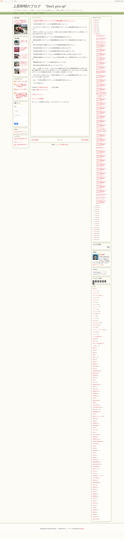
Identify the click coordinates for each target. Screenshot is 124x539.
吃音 (94, 368)
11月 (96, 205)
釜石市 (94, 361)
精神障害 (95, 423)
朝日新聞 (95, 450)
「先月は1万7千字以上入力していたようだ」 (100, 198)
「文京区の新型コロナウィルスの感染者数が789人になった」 (100, 117)
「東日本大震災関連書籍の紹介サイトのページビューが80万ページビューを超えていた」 (100, 94)
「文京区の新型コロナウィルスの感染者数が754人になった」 (100, 152)
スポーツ (95, 300)
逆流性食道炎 (96, 370)
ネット (94, 316)
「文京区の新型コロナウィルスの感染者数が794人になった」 (100, 113)
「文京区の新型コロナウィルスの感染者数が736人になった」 (100, 165)
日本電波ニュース (97, 475)
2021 (95, 29)
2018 (95, 229)
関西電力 (95, 363)
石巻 (94, 427)
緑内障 (94, 512)
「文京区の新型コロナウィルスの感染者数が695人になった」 (100, 202)
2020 (95, 31)
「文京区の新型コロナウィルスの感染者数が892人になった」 (100, 68)
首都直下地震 (96, 400)
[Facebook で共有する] (56, 87)
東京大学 (95, 459)
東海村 (94, 457)
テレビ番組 (95, 313)
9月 (96, 209)
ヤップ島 (95, 332)
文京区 (94, 503)
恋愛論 (94, 514)
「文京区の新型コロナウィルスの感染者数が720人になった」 (100, 178)
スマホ (94, 302)
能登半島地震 (96, 482)
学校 (94, 359)
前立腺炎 (95, 436)
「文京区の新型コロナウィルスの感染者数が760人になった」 (100, 144)
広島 (94, 379)
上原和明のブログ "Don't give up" (43, 6)
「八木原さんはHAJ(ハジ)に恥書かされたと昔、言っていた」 (23, 71)
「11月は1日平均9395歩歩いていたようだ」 (100, 195)
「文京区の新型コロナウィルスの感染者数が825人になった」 (100, 104)
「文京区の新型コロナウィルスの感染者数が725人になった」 (100, 174)
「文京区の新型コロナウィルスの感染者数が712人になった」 (100, 182)
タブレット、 (96, 306)
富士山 (94, 498)
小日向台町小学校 (97, 407)
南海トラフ (95, 468)
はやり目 (95, 320)
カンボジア (95, 297)
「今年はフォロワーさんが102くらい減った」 (100, 42)
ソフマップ (95, 304)
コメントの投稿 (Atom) (61, 144)
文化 (94, 500)
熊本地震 (95, 375)
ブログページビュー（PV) (98, 329)
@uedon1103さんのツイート (20, 131)
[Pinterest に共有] (58, 87)
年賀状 (94, 480)
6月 (96, 215)
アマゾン (95, 290)
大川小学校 (95, 443)
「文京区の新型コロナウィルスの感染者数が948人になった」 (100, 55)
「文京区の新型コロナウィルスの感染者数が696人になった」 (100, 191)
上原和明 (103, 254)
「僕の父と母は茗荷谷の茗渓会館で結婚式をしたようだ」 (100, 72)
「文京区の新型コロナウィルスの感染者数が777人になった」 (100, 136)
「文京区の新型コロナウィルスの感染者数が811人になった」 (100, 108)
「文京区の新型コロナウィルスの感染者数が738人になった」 (100, 161)
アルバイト (95, 293)
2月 (96, 223)
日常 (94, 473)
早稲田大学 (95, 439)
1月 (96, 225)
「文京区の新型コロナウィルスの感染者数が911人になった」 (100, 63)
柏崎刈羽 (95, 487)
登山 (94, 455)
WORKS (22, 13)
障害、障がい (96, 409)
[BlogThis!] (53, 87)
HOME (15, 13)
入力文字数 (95, 478)
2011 (95, 239)
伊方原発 (95, 338)
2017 (95, 231)
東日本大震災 (96, 464)
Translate (104, 274)
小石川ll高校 (95, 405)
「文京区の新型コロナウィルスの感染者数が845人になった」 (100, 99)
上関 (94, 414)
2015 (95, 235)
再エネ (94, 382)
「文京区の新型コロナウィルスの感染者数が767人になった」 (100, 140)
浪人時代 (95, 516)
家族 (94, 352)
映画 (94, 347)
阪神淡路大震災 (96, 384)
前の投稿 (85, 140)
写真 (94, 398)
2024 (95, 24)
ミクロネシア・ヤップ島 (21, 81)
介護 (94, 354)
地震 (94, 448)
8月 (96, 211)
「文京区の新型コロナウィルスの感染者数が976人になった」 (100, 46)
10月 (96, 207)
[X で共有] (55, 87)
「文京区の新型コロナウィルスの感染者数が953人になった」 (100, 50)
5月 (96, 217)
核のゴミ (95, 357)
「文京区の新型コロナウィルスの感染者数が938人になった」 (100, 59)
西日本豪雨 (95, 425)
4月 (96, 219)
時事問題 (95, 393)
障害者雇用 (95, 411)
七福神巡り (95, 395)
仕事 (94, 386)
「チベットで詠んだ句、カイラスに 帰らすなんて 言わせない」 (20, 22)
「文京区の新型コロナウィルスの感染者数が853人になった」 (100, 90)
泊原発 (94, 489)
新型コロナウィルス (42, 89)
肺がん (94, 484)
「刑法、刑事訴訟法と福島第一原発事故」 (23, 49)
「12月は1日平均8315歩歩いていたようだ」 (100, 39)
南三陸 (94, 471)
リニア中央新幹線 (97, 336)
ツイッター (95, 311)
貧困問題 (95, 496)
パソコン (95, 318)
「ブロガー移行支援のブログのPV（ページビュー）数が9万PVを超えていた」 (100, 130)
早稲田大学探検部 (97, 441)
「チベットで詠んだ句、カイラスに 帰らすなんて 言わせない (21, 85)
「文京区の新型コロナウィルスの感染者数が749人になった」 (100, 156)
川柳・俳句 (95, 434)
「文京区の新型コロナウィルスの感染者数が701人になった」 (100, 187)
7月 (96, 213)
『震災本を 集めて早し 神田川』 (23, 42)
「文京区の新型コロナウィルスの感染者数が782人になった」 (100, 126)
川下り (94, 430)
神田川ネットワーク (18, 142)
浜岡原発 (95, 493)
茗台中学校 (95, 519)
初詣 (94, 402)
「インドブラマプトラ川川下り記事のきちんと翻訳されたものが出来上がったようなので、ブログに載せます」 (21, 95)
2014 (95, 237)
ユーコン (95, 334)
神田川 (94, 418)
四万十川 (95, 389)
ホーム (60, 140)
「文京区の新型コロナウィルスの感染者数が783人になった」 (100, 121)
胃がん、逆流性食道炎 (98, 343)
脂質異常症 (95, 391)
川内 (94, 432)
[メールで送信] (52, 87)
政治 (94, 421)
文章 (94, 505)
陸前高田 (95, 509)
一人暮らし (95, 345)
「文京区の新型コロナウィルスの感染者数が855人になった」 (100, 85)
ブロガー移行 (96, 325)
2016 (95, 233)
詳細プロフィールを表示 (98, 264)
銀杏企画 (95, 373)
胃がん (94, 341)
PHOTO (35, 13)
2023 (95, 26)
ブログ (94, 327)
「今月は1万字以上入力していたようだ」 (100, 36)
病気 (94, 491)
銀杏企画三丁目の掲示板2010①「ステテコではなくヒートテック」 (23, 64)
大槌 (94, 446)
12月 (96, 33)
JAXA (94, 288)
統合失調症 (95, 466)
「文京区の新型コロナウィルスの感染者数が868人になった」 (100, 81)
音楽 (94, 350)
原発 (94, 377)
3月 (96, 221)
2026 (95, 20)
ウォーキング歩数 (97, 295)
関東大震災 (95, 366)
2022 (95, 28)
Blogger (82, 528)
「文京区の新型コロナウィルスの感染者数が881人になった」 (100, 76)
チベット (95, 309)
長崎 (94, 452)
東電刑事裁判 (96, 462)
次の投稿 (35, 140)
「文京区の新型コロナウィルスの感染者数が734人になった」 (100, 169)
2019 (95, 227)
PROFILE (29, 13)
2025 (95, 22)
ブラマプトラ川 (96, 322)
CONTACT (42, 13)
